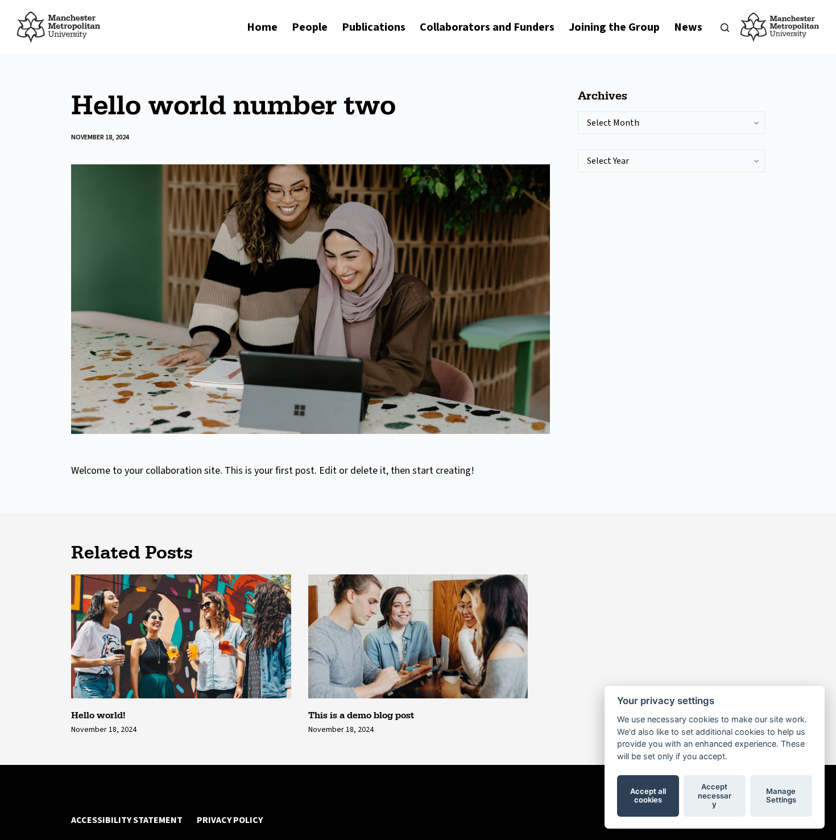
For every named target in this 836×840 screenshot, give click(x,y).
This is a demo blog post (361, 714)
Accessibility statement (127, 820)
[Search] (725, 27)
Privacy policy (230, 820)
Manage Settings (781, 796)
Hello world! (98, 714)
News (688, 27)
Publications (373, 27)
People (310, 27)
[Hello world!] (181, 636)
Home (262, 27)
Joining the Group (614, 27)
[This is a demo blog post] (418, 636)
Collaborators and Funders (487, 27)
